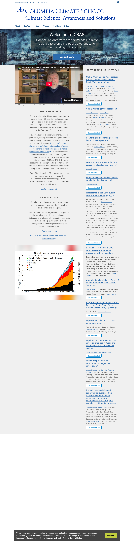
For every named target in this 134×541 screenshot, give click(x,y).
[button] (21, 272)
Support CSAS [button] (67, 57)
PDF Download (93, 104)
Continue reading (48, 188)
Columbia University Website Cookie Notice (63, 538)
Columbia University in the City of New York (31, 2)
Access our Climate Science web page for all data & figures (49, 237)
